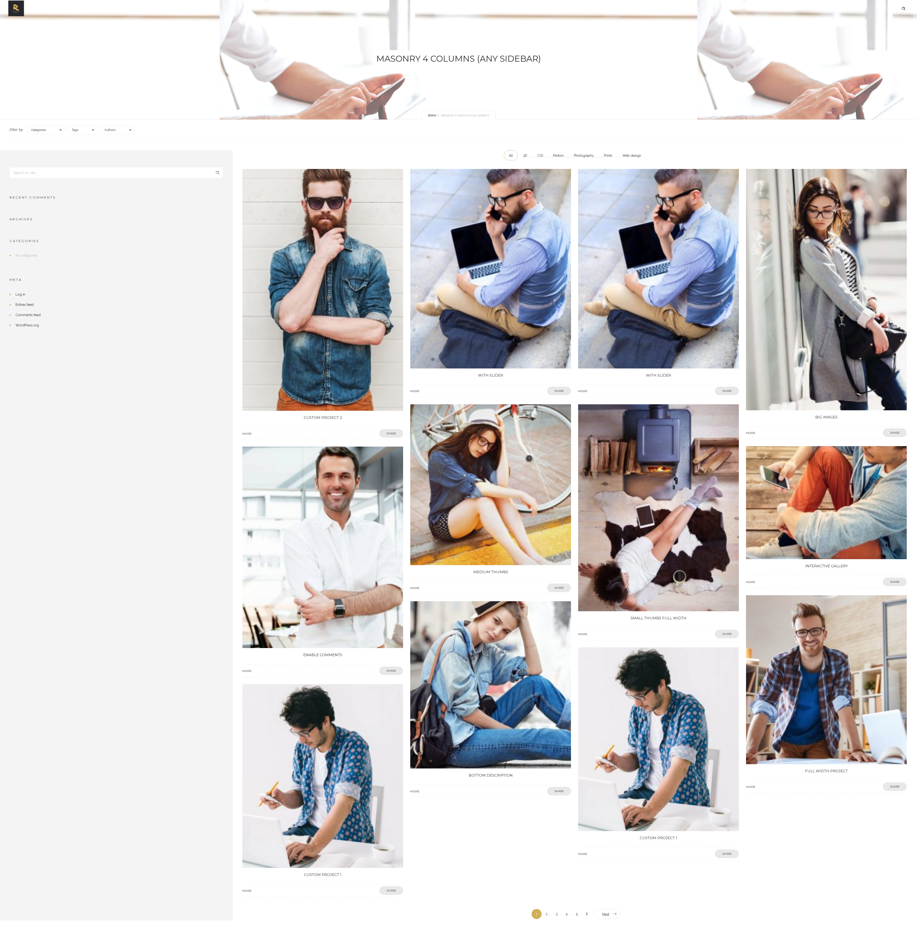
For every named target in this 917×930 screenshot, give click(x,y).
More (247, 433)
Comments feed (28, 315)
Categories (38, 130)
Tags (75, 130)
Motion (558, 155)
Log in (20, 294)
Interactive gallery (826, 566)
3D (525, 155)
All (511, 155)
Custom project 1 (658, 838)
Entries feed (25, 305)
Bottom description (491, 775)
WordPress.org (27, 325)
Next (605, 914)
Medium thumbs (490, 572)
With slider (490, 375)
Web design (631, 155)
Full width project (826, 771)
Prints (608, 155)
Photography (584, 155)
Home (432, 115)
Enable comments (322, 655)
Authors (110, 130)
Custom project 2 (323, 417)
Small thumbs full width (659, 618)
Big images (826, 417)
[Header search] (903, 8)
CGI (540, 155)
